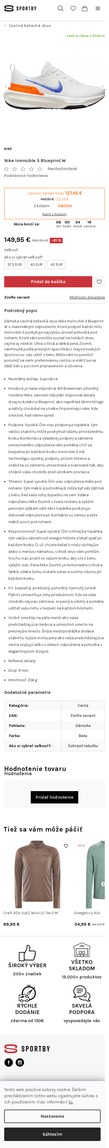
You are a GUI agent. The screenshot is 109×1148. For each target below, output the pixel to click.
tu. (70, 1102)
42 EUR (57, 264)
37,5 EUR (14, 264)
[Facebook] (8, 1062)
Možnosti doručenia (87, 297)
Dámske (83, 725)
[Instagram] (20, 1062)
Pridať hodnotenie (54, 797)
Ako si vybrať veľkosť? (23, 257)
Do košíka (48, 281)
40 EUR (36, 264)
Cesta (83, 705)
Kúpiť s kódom (54, 214)
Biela (83, 735)
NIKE (8, 149)
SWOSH (65, 206)
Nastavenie (52, 1116)
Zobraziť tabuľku (83, 745)
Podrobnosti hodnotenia (26, 175)
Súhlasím (52, 1134)
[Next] (103, 884)
